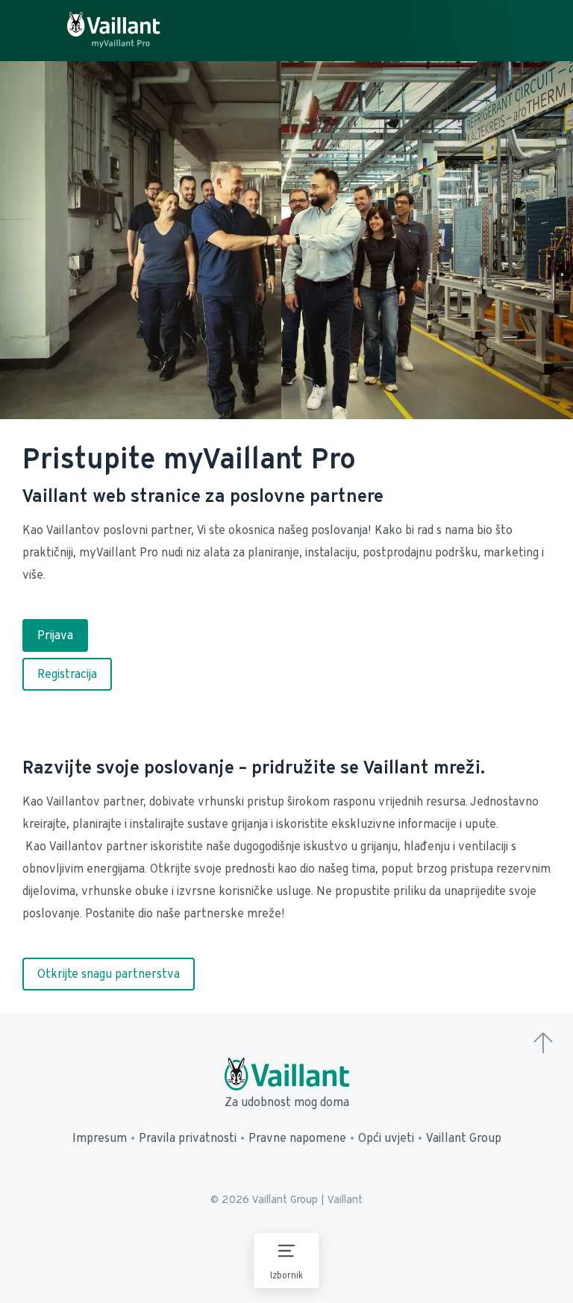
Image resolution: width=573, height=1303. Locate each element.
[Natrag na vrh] (543, 1044)
